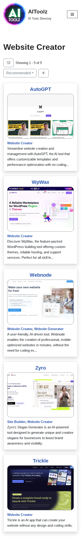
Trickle (40, 461)
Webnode (41, 275)
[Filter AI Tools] (8, 63)
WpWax (40, 182)
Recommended (18, 73)
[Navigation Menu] (72, 14)
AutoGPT (40, 89)
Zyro (40, 368)
